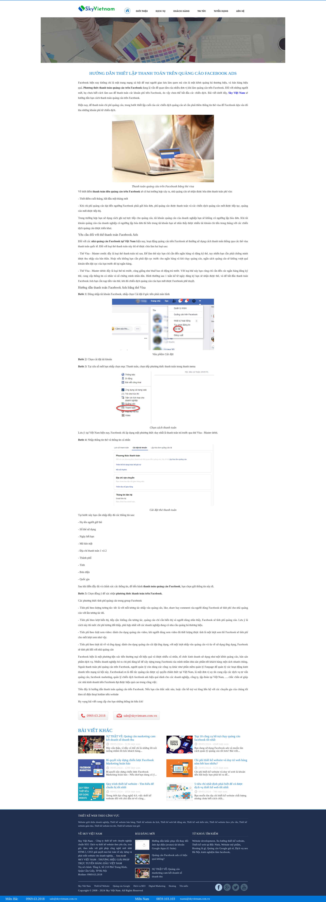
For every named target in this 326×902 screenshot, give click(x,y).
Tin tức (201, 10)
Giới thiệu (142, 10)
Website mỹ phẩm (230, 844)
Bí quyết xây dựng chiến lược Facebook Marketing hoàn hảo (130, 761)
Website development (203, 841)
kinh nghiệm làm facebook (215, 852)
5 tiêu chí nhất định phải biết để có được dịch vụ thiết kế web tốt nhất (218, 785)
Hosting (172, 886)
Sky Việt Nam (236, 92)
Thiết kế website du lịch (147, 822)
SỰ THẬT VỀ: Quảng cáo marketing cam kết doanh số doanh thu (130, 738)
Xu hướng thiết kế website (230, 841)
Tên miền (183, 886)
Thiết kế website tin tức (105, 826)
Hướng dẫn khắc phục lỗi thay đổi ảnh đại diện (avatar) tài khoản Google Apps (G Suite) (170, 845)
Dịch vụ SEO (139, 886)
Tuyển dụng (221, 10)
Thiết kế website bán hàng (122, 822)
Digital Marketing (157, 886)
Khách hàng (181, 10)
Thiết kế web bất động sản (173, 822)
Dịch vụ (160, 10)
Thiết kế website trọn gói (128, 826)
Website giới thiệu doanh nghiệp (93, 822)
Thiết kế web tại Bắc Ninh (206, 844)
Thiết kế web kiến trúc (197, 822)
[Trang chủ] (127, 10)
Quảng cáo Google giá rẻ (220, 848)
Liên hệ (240, 10)
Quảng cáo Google (121, 886)
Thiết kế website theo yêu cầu (224, 822)
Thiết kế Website (102, 886)
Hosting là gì (199, 848)
